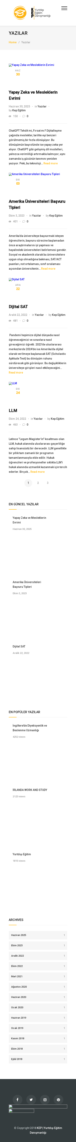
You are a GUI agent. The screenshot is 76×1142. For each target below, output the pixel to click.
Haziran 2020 (38, 997)
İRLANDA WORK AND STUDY (30, 789)
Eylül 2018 (38, 1059)
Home (13, 42)
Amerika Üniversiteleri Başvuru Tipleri (27, 584)
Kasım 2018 (38, 1038)
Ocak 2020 (38, 1007)
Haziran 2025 (38, 935)
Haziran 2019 (38, 1017)
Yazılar (42, 106)
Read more (50, 163)
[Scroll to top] (69, 1135)
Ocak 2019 (38, 1028)
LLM (13, 410)
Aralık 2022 (38, 955)
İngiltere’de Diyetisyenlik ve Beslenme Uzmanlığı (30, 728)
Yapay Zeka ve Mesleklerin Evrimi (29, 520)
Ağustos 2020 (38, 986)
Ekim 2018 (38, 1048)
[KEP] (35, 13)
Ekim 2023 (38, 945)
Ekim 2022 (38, 966)
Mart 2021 (38, 976)
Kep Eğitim (19, 110)
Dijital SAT (18, 306)
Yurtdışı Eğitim (22, 854)
